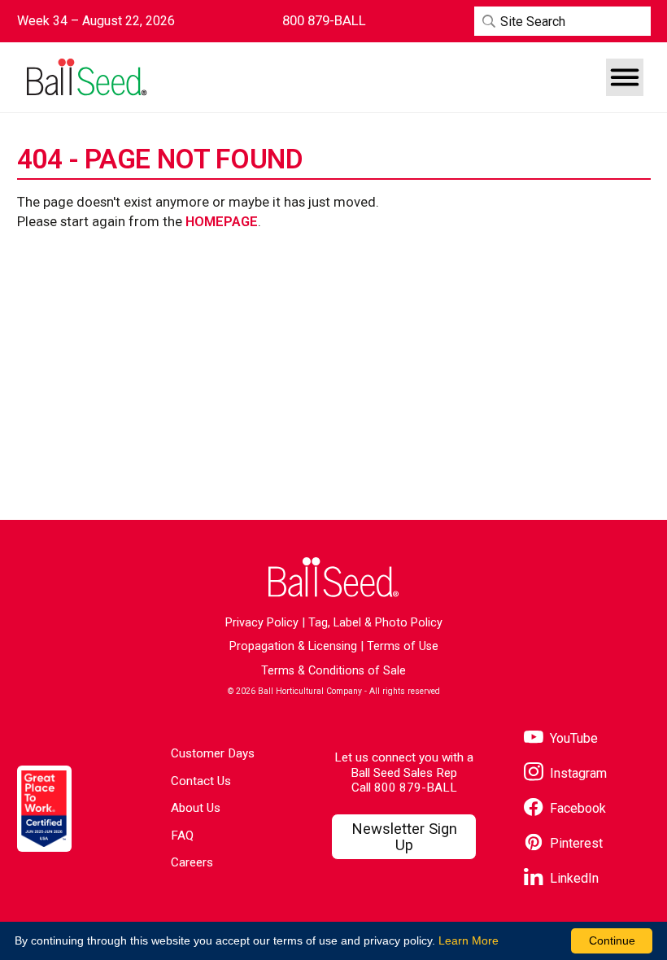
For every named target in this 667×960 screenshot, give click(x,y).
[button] (624, 77)
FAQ (182, 835)
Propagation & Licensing (293, 646)
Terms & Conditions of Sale (333, 671)
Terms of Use (402, 646)
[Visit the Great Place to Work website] (44, 808)
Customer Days (213, 753)
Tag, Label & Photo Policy (375, 623)
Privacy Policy (262, 623)
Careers (192, 862)
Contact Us (201, 781)
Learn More (468, 940)
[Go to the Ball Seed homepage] (86, 77)
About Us (195, 808)
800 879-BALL (415, 787)
